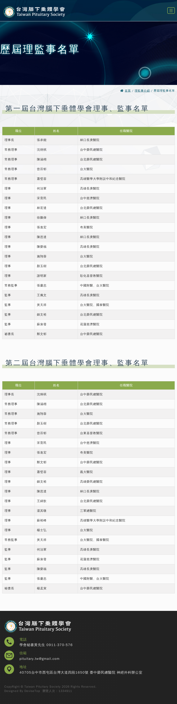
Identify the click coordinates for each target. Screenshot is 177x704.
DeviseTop (32, 691)
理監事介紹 (142, 90)
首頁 (128, 90)
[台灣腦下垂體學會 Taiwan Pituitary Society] (46, 627)
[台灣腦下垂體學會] (34, 20)
